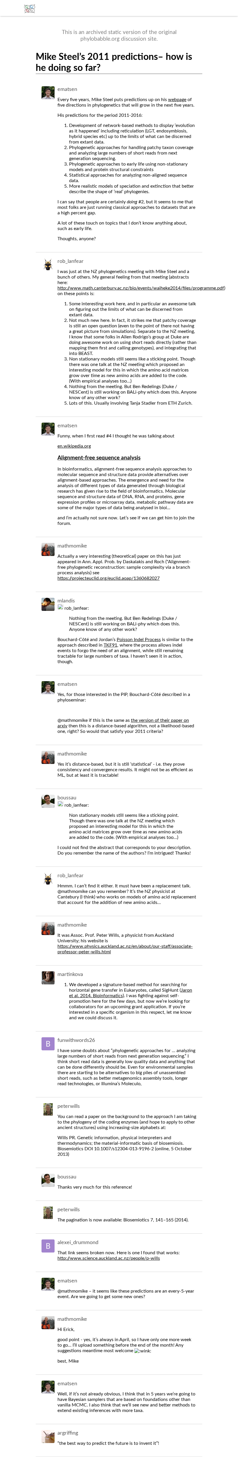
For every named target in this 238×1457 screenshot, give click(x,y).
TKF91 (110, 645)
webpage (177, 99)
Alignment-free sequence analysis (98, 458)
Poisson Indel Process (139, 639)
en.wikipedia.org (74, 446)
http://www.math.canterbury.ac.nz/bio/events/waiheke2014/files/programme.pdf (140, 288)
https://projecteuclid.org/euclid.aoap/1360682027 (108, 578)
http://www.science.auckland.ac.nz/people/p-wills (108, 1258)
